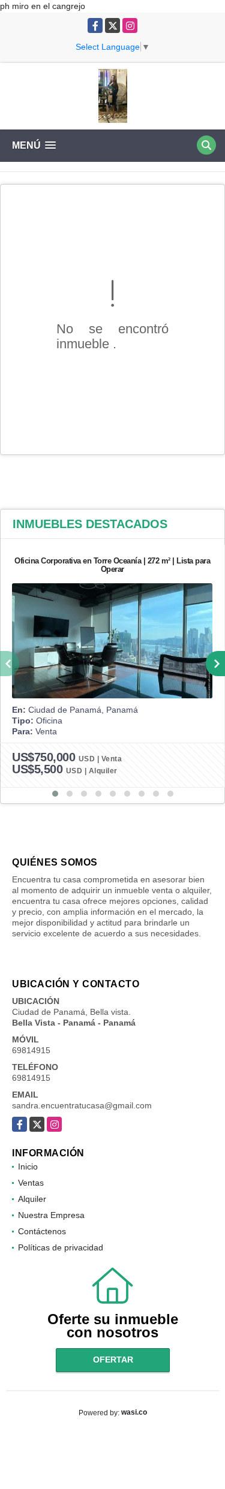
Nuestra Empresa (51, 1215)
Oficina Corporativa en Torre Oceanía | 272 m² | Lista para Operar (112, 565)
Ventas (31, 1182)
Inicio (28, 1166)
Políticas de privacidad (60, 1247)
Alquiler (32, 1199)
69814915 (31, 1050)
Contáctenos (42, 1231)
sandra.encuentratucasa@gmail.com (82, 1105)
